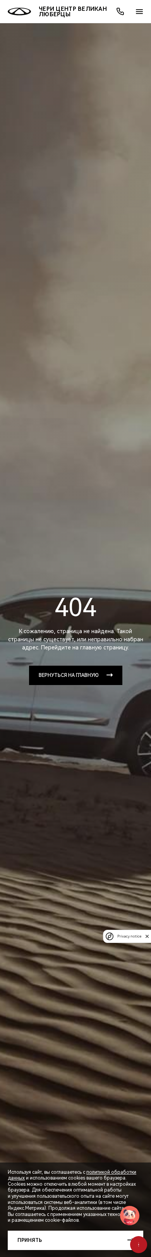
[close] (147, 936)
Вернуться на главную (69, 675)
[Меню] (139, 11)
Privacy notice (129, 936)
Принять (29, 1240)
